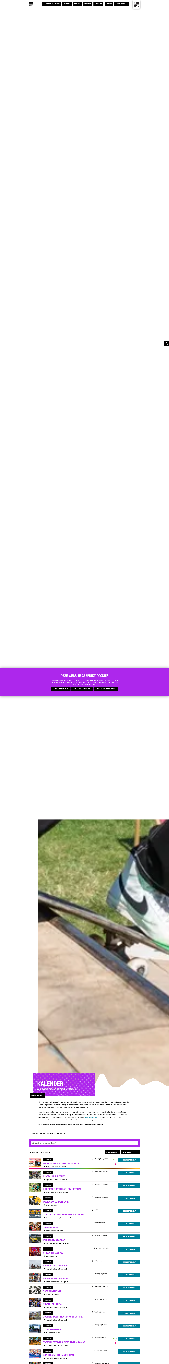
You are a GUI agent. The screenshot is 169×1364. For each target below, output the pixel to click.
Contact (109, 4)
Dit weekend (51, 1134)
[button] (163, 1358)
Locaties (77, 4)
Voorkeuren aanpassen (106, 689)
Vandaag (35, 1134)
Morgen (42, 1134)
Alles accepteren (61, 689)
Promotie (87, 4)
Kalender (67, 4)
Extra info (98, 4)
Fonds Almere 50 (122, 4)
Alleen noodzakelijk (82, 689)
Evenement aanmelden (52, 4)
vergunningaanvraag (92, 1117)
